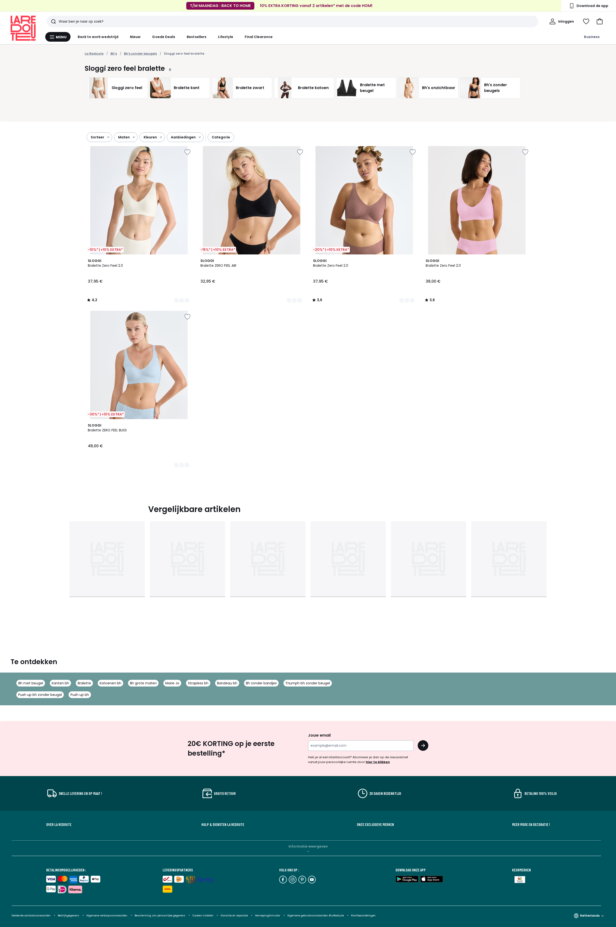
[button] (599, 21)
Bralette (84, 683)
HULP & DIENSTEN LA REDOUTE (222, 824)
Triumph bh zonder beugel (307, 683)
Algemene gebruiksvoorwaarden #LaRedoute (315, 915)
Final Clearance (259, 36)
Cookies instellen (203, 915)
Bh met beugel (30, 683)
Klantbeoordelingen (363, 915)
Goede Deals (163, 36)
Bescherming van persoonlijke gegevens (160, 915)
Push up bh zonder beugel (40, 694)
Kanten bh (60, 683)
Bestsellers (196, 36)
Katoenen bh (110, 683)
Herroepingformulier (268, 915)
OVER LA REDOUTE (58, 824)
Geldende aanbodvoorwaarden (31, 915)
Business (592, 36)
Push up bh (80, 694)
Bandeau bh (227, 683)
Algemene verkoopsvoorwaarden (107, 915)
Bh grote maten (143, 683)
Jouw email (319, 735)
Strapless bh (198, 683)
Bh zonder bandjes (261, 683)
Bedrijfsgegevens (68, 915)
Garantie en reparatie (235, 915)
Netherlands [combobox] (590, 916)
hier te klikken (378, 762)
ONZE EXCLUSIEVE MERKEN (375, 824)
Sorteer (97, 137)
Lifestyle (225, 36)
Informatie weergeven (308, 846)
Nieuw (135, 36)
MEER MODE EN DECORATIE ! (531, 824)
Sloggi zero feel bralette (184, 53)
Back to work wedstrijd (98, 36)
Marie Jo (172, 683)
